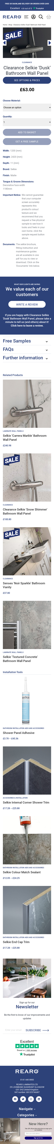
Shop (10, 25)
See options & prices (27, 80)
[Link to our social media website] (15, 1099)
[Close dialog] (52, 1119)
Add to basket (27, 132)
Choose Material (11, 100)
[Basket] (48, 17)
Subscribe (33, 1030)
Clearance (27, 62)
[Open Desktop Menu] (26, 17)
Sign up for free (38, 1138)
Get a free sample (27, 141)
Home (5, 25)
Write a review (27, 304)
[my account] (33, 17)
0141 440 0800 (27, 1079)
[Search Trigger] (41, 17)
